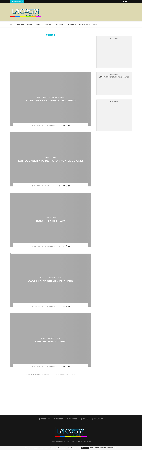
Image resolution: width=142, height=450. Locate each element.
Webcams (20, 24)
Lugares (53, 157)
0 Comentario (51, 125)
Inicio (12, 24)
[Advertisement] (94, 12)
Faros (43, 338)
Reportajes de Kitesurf (57, 97)
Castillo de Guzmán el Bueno (50, 281)
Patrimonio (43, 278)
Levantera (38, 24)
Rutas (47, 217)
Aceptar (84, 448)
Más (94, 24)
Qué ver (48, 24)
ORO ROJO (71, 24)
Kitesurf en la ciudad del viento (51, 100)
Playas (29, 24)
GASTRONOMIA (83, 24)
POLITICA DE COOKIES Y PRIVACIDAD (103, 448)
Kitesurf (45, 97)
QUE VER (52, 278)
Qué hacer (59, 24)
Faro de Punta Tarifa (51, 341)
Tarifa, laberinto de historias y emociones (51, 160)
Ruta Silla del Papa (50, 221)
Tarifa (38, 97)
